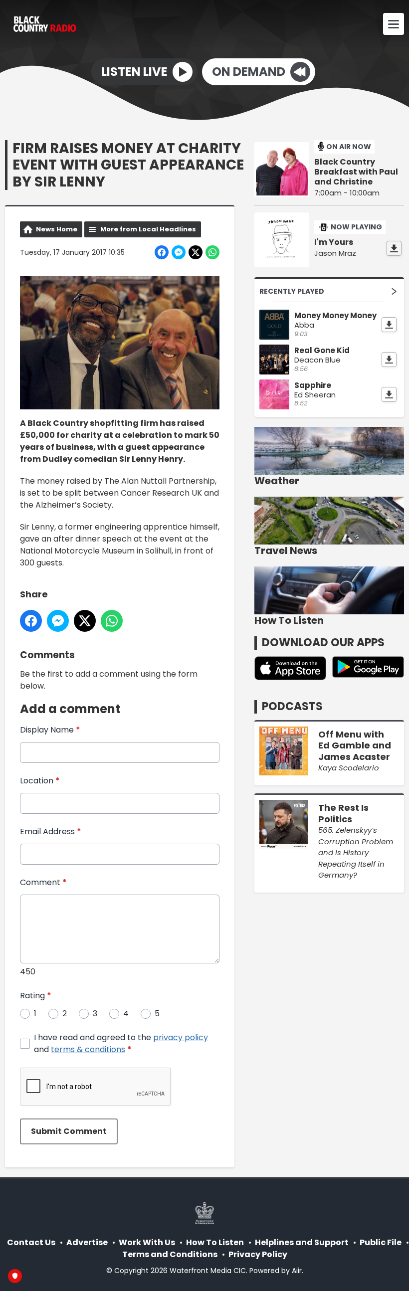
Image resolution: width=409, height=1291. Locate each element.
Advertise (87, 1242)
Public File (381, 1242)
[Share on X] (196, 252)
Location (40, 780)
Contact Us (31, 1242)
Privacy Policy (257, 1254)
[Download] (394, 248)
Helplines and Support (302, 1242)
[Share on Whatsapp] (212, 252)
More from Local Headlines (148, 229)
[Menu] (393, 24)
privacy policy (180, 1037)
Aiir (297, 1271)
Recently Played (291, 291)
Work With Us (147, 1242)
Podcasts (292, 706)
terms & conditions (88, 1049)
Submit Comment (69, 1131)
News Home (56, 229)
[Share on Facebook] (162, 252)
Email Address (50, 831)
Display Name (50, 730)
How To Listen (215, 1242)
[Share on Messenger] (179, 252)
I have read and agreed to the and (121, 1043)
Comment (43, 882)
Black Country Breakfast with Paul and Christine (356, 172)
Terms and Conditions (169, 1254)
